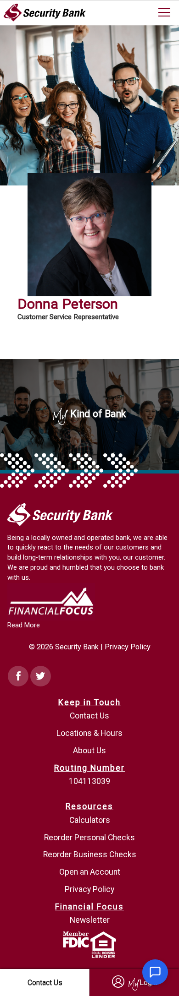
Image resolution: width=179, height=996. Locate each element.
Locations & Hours (89, 733)
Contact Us (89, 715)
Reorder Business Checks (89, 854)
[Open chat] (155, 972)
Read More (23, 625)
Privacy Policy (128, 646)
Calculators (89, 820)
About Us (89, 750)
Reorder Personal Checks (89, 837)
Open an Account (89, 871)
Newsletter (90, 920)
